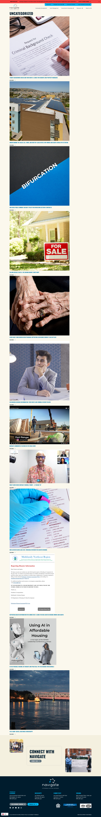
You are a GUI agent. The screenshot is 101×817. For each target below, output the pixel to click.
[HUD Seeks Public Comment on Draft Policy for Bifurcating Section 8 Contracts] (39, 205)
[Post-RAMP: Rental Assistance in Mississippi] (39, 729)
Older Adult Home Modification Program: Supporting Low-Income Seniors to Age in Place (33, 337)
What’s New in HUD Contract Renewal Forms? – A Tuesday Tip (25, 485)
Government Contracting (66, 8)
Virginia (78, 793)
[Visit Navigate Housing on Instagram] (21, 808)
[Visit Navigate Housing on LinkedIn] (18, 808)
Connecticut (57, 793)
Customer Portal (70, 4)
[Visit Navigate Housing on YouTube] (16, 808)
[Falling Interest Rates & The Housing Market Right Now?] (39, 270)
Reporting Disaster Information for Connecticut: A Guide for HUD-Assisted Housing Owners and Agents (37, 615)
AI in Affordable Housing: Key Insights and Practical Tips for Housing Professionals (32, 667)
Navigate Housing (14, 7)
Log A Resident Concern (83, 4)
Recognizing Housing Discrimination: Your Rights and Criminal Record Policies (30, 402)
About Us (88, 8)
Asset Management (54, 8)
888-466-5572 (13, 798)
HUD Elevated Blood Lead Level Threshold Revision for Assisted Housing (28, 550)
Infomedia (89, 814)
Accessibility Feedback (33, 814)
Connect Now (34, 761)
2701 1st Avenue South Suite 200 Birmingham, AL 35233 (18, 796)
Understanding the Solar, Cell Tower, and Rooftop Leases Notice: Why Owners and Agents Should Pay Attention (39, 142)
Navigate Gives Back (58, 4)
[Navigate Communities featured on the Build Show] (39, 443)
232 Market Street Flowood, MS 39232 (40, 796)
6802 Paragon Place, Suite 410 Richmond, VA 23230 (83, 796)
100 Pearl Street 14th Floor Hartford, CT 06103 (60, 796)
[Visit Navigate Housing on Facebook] (10, 808)
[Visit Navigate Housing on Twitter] (13, 808)
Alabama (12, 793)
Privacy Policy (24, 814)
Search (47, 4)
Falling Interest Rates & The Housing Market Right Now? (24, 272)
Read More (12, 80)
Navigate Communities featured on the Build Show (23, 446)
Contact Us (32, 804)
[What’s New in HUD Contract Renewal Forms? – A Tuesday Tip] (39, 482)
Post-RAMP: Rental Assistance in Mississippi (21, 731)
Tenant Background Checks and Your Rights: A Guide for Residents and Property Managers (34, 78)
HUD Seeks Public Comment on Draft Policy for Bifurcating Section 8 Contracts (31, 207)
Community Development (41, 8)
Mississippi (38, 793)
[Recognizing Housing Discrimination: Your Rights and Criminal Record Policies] (39, 400)
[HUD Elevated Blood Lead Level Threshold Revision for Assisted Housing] (39, 547)
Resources (79, 8)
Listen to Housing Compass (83, 1)
